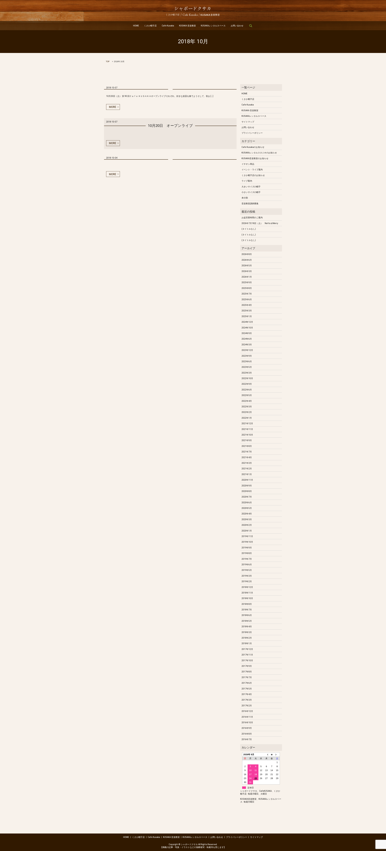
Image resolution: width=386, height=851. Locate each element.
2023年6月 (247, 361)
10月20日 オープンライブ (170, 126)
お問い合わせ (237, 25)
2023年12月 (247, 350)
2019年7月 (247, 559)
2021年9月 (247, 440)
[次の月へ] (277, 754)
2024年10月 (247, 327)
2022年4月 (247, 401)
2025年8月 (247, 288)
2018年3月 (247, 632)
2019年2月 (247, 581)
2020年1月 (247, 531)
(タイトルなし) (249, 229)
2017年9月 (247, 666)
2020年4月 (247, 513)
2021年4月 (247, 457)
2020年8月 (247, 491)
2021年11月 (247, 429)
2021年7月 (247, 451)
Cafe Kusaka (168, 25)
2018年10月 (247, 598)
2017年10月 (247, 660)
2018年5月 (247, 621)
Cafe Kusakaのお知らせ (253, 147)
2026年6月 (247, 260)
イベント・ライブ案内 (252, 169)
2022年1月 (247, 418)
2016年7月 (247, 739)
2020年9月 (247, 485)
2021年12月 (247, 423)
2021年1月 (247, 474)
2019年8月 (247, 553)
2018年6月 (247, 615)
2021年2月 (247, 468)
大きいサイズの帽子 (251, 186)
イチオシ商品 (248, 164)
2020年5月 (247, 508)
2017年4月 (247, 694)
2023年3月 (247, 373)
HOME (136, 25)
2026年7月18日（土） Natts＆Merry (260, 223)
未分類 (245, 198)
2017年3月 (247, 700)
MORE (112, 106)
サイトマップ (248, 122)
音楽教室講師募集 (250, 203)
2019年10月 (247, 542)
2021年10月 (247, 435)
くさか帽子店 (150, 25)
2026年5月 (247, 265)
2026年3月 (247, 271)
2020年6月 (247, 502)
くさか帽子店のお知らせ (253, 175)
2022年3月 (247, 406)
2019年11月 (247, 536)
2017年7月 (247, 677)
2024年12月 (247, 322)
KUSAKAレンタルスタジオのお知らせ (259, 152)
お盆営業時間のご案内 (252, 217)
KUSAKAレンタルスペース (213, 25)
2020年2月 (247, 525)
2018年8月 (247, 604)
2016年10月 (247, 722)
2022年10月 (247, 378)
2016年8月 (247, 734)
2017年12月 (247, 649)
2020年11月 (247, 480)
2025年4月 (247, 305)
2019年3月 (247, 576)
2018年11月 (247, 593)
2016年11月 (247, 717)
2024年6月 (247, 339)
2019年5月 (247, 570)
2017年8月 (247, 671)
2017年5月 (247, 688)
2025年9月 (247, 282)
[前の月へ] (266, 754)
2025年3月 (247, 310)
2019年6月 (247, 564)
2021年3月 (247, 463)
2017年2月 (247, 705)
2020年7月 (247, 497)
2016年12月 (247, 711)
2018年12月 (247, 587)
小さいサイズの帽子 (251, 192)
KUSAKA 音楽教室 (187, 25)
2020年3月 (247, 519)
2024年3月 (247, 344)
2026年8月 (247, 254)
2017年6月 (247, 683)
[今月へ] (272, 754)
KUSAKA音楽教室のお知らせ (255, 158)
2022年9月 (247, 384)
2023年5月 (247, 367)
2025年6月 (247, 299)
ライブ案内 (247, 181)
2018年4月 (247, 626)
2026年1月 (247, 277)
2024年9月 (247, 333)
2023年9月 (247, 356)
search (250, 25)
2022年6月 (247, 389)
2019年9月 (247, 547)
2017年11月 (247, 655)
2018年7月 (247, 609)
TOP (107, 61)
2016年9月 (247, 728)
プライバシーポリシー (252, 133)
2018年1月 (247, 643)
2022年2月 (247, 412)
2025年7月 (247, 294)
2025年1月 (247, 316)
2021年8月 (247, 446)
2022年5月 (247, 395)
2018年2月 (247, 638)
